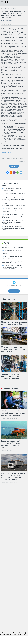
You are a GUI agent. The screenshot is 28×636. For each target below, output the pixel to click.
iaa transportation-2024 (14, 158)
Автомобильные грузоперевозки (9, 418)
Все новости (5, 232)
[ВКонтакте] (7, 172)
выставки (7, 158)
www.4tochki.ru (6, 152)
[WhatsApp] (17, 172)
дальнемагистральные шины (18, 156)
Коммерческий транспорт (8, 450)
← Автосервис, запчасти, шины (8, 8)
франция (7, 159)
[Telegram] (21, 172)
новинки (2, 158)
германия (3, 159)
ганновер (22, 158)
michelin (2, 156)
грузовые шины (8, 156)
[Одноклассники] (11, 172)
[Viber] (14, 172)
